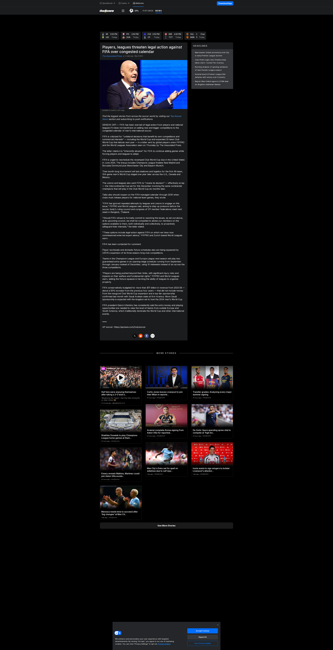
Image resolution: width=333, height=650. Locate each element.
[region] (166, 636)
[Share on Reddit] (141, 336)
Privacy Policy (164, 644)
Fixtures (148, 11)
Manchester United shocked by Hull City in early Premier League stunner (212, 54)
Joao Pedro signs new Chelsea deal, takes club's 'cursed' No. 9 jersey (210, 61)
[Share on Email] (153, 336)
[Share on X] (135, 336)
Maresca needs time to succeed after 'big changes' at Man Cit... (119, 513)
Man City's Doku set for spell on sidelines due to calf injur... (162, 469)
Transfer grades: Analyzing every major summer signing (212, 393)
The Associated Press (112, 56)
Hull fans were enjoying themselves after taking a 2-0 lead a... (118, 393)
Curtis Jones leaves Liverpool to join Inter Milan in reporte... (165, 393)
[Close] (218, 625)
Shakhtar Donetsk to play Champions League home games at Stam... (119, 436)
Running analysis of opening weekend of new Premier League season (211, 68)
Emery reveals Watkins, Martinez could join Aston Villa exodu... (120, 474)
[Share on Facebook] (147, 336)
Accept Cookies (202, 631)
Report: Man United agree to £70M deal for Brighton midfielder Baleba (211, 82)
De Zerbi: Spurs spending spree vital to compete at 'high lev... (212, 431)
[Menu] (123, 11)
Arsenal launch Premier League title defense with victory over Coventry (210, 75)
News (158, 11)
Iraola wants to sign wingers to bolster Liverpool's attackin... (211, 469)
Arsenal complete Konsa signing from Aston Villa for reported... (165, 431)
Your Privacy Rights (202, 643)
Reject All (203, 637)
